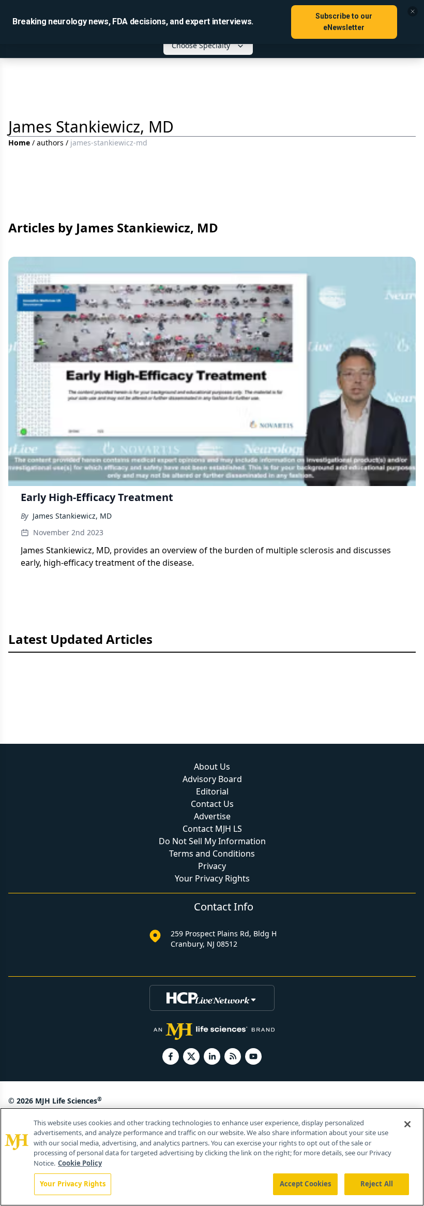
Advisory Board (212, 779)
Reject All (376, 1183)
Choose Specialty (201, 45)
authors (50, 143)
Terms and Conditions (212, 853)
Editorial (212, 791)
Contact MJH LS (212, 828)
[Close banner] (412, 11)
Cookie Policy (80, 1163)
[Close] (407, 1124)
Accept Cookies (305, 1183)
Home (19, 143)
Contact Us (212, 804)
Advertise (212, 816)
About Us (212, 766)
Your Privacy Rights (212, 878)
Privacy (212, 866)
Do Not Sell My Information (212, 841)
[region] (212, 1157)
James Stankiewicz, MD (72, 516)
